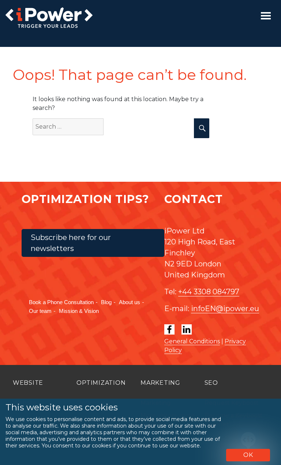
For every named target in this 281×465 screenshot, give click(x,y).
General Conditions (192, 341)
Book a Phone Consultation (61, 302)
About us (129, 302)
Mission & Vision (79, 311)
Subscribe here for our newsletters (71, 243)
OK (248, 454)
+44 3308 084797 (208, 291)
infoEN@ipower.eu (225, 308)
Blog (106, 302)
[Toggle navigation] (266, 16)
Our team (40, 311)
